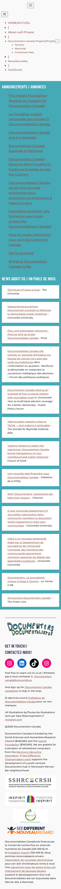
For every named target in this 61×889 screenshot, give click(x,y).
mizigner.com (13, 719)
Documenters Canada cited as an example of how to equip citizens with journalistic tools (27, 394)
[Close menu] (4, 14)
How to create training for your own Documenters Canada (30, 240)
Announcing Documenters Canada (28, 598)
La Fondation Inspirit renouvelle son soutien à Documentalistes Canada (30, 119)
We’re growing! (21, 253)
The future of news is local (23, 289)
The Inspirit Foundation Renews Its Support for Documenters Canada (28, 101)
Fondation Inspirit (19, 852)
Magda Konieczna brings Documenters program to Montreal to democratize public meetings (29, 310)
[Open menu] (30, 5)
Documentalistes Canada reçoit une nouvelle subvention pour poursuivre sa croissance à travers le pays (30, 193)
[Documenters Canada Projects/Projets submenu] (57, 41)
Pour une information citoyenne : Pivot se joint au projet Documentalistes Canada (27, 334)
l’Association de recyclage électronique (29, 859)
